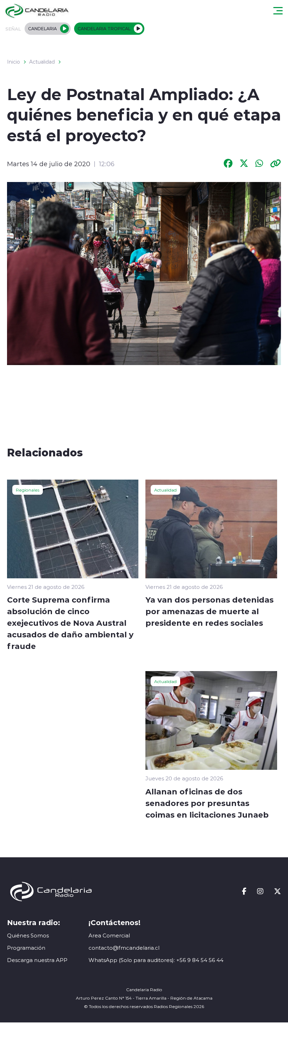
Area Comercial (109, 935)
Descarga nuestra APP (37, 960)
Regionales (27, 490)
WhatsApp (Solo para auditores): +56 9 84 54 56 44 (156, 960)
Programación (26, 947)
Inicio (13, 61)
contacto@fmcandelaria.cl (124, 947)
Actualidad (42, 61)
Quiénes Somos (28, 935)
